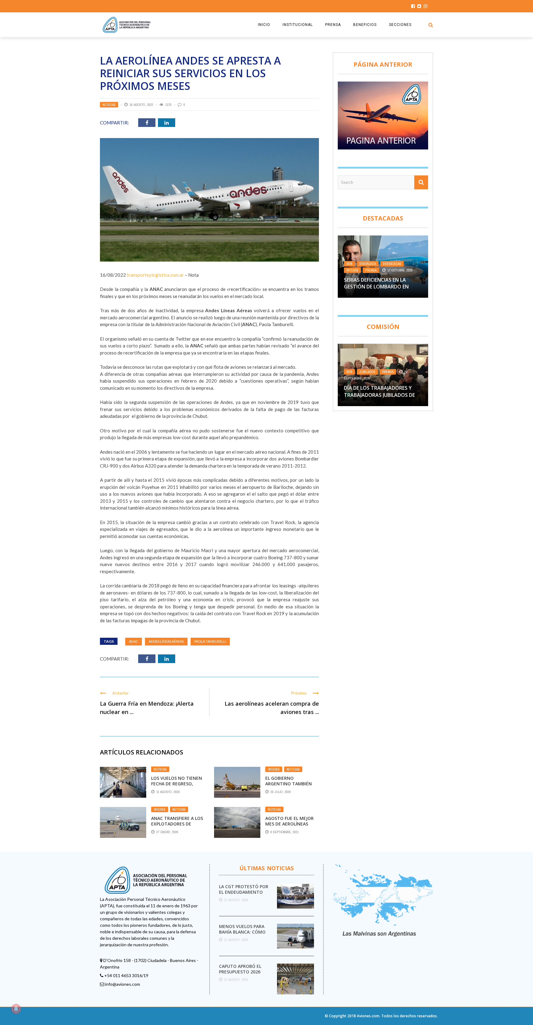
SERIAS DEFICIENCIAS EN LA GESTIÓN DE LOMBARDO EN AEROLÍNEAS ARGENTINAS (376, 286)
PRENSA (333, 25)
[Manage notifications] (16, 1009)
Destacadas (392, 264)
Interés (274, 769)
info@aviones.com (122, 984)
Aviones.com (368, 1016)
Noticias (109, 105)
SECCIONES (400, 25)
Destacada (367, 264)
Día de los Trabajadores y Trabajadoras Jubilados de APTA (379, 394)
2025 (349, 264)
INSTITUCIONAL (298, 25)
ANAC (133, 641)
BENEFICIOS (365, 25)
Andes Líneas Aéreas (166, 641)
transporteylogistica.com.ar (155, 275)
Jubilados (367, 372)
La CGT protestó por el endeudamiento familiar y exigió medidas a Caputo (243, 895)
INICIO (264, 25)
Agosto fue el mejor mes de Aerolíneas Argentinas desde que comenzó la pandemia (291, 826)
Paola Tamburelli (210, 641)
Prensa (371, 270)
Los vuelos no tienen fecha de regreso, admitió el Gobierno (176, 783)
